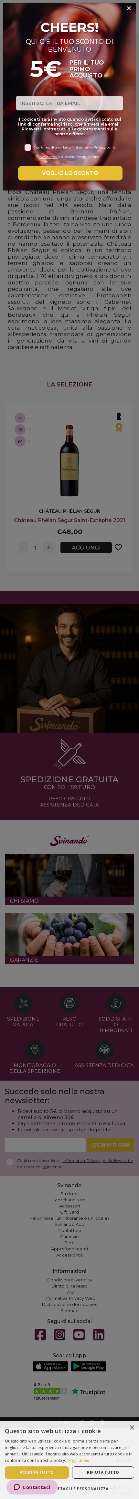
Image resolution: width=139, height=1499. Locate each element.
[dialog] (69, 1460)
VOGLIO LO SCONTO (70, 173)
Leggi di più (78, 1460)
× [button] (131, 1427)
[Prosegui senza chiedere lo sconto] (129, 9)
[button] (69, 1488)
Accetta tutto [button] (37, 1472)
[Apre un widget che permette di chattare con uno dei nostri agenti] (32, 1488)
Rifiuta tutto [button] (103, 1472)
